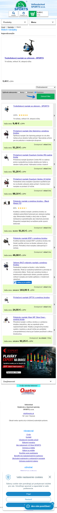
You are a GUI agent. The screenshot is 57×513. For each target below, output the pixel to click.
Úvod (3, 27)
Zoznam (30, 92)
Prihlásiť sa (23, 15)
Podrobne (40, 92)
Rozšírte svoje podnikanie (28, 453)
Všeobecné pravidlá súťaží (28, 440)
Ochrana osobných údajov (28, 461)
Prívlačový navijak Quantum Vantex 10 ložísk (32, 179)
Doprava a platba (28, 448)
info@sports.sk (28, 413)
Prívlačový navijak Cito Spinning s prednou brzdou (31, 132)
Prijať (28, 494)
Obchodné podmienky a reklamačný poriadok (28, 458)
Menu (33, 22)
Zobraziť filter (45, 96)
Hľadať (13, 15)
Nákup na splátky (28, 450)
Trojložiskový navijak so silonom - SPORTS (24, 58)
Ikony (22, 92)
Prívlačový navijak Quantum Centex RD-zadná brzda (32, 156)
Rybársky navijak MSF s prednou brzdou (30, 238)
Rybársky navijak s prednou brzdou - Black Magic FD (31, 202)
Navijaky (11, 27)
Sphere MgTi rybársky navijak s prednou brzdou (30, 263)
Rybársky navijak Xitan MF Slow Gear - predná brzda (29, 318)
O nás (29, 434)
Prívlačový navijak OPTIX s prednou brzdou (31, 297)
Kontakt (28, 437)
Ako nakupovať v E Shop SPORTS (28, 445)
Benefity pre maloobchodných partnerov (28, 456)
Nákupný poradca (28, 442)
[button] (52, 503)
